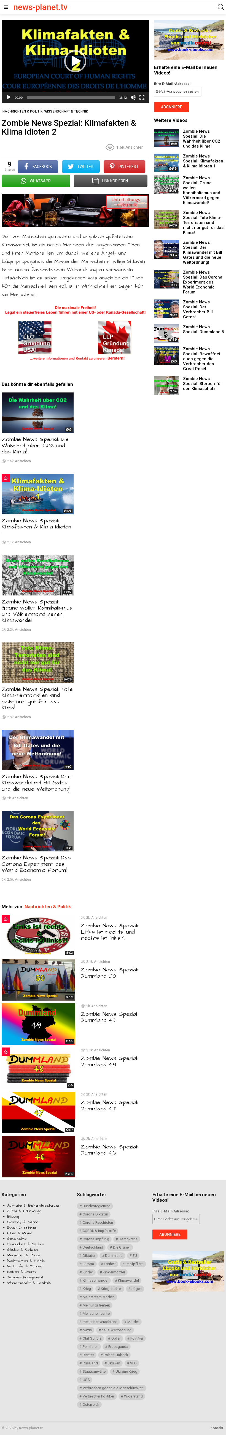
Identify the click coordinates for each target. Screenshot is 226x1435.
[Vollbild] (142, 97)
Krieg (87, 1289)
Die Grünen (122, 1247)
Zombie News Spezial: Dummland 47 (109, 1106)
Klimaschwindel (95, 1280)
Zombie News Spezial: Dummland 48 (109, 1061)
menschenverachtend (100, 1322)
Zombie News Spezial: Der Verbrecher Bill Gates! (198, 309)
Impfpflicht (135, 1264)
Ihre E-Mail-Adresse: (172, 84)
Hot (6, 478)
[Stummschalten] (133, 97)
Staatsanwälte (94, 1371)
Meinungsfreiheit (96, 1305)
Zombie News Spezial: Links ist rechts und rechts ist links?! (109, 932)
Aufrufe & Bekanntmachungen (33, 1205)
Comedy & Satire (23, 1222)
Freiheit (110, 1264)
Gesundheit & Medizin (25, 1244)
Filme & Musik (19, 1233)
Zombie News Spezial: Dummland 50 (109, 973)
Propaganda (118, 1347)
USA (86, 1380)
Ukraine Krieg (126, 1371)
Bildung (13, 1216)
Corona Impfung (96, 1239)
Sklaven (113, 1363)
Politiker (136, 1338)
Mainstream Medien (99, 1297)
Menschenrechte (96, 1313)
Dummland (114, 1256)
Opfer (116, 1338)
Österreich (91, 1404)
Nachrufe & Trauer (24, 1266)
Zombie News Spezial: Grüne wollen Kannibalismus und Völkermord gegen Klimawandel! (37, 611)
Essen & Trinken (22, 1227)
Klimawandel (128, 1280)
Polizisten (90, 1347)
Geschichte (17, 1238)
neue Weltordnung (116, 1330)
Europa (88, 1264)
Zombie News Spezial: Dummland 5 (203, 329)
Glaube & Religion (22, 1249)
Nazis (87, 1330)
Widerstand (133, 1396)
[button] (75, 61)
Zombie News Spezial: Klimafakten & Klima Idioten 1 (36, 527)
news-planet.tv (40, 7)
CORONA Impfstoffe (99, 1231)
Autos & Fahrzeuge (24, 1211)
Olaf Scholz (92, 1338)
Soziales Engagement (25, 1277)
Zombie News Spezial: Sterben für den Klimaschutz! (202, 383)
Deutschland (93, 1247)
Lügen (136, 1289)
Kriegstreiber (111, 1289)
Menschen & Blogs (23, 1255)
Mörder (133, 1322)
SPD (133, 1363)
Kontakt (217, 1428)
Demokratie (128, 1239)
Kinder (88, 1272)
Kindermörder (114, 1272)
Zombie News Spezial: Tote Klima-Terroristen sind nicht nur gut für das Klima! (37, 698)
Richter (88, 1355)
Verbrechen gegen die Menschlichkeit (113, 1388)
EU (135, 1256)
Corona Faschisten (98, 1222)
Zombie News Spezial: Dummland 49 (109, 1017)
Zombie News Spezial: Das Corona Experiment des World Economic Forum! (36, 864)
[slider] (71, 97)
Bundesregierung (97, 1206)
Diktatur (89, 1256)
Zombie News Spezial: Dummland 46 (109, 1150)
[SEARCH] (221, 7)
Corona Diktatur (95, 1214)
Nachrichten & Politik (48, 906)
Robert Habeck (116, 1355)
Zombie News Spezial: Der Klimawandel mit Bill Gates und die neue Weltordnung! (36, 783)
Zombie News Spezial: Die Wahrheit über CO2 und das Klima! (35, 445)
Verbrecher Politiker (98, 1396)
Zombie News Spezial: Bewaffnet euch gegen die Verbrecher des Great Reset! (201, 358)
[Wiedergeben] (9, 97)
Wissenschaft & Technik (29, 1283)
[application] (75, 61)
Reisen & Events (21, 1271)
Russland (90, 1363)
